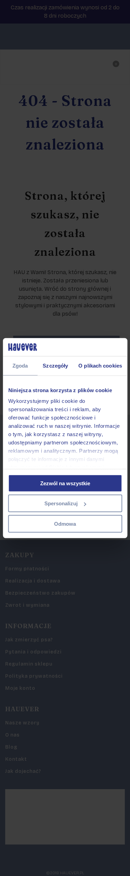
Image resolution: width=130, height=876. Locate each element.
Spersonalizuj (61, 503)
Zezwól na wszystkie (65, 483)
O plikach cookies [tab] (100, 366)
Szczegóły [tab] (55, 366)
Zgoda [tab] (20, 366)
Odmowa (65, 524)
